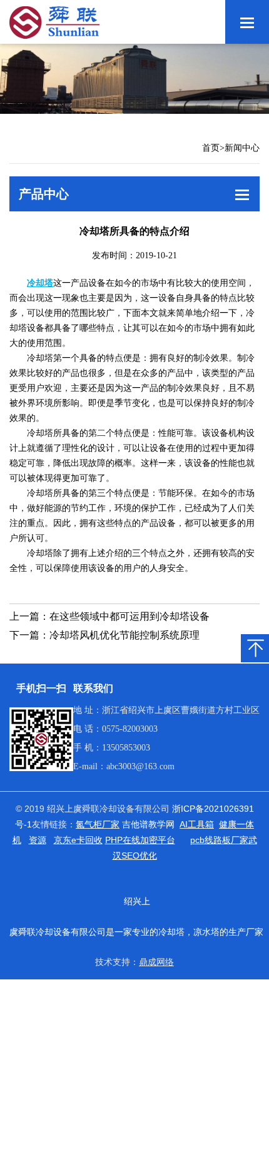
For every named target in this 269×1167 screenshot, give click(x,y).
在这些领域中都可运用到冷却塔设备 (129, 616)
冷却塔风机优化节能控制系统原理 (124, 635)
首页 (211, 148)
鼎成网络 (156, 962)
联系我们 (93, 688)
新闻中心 (242, 148)
